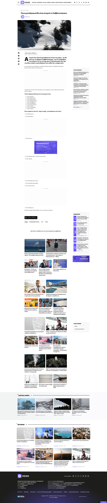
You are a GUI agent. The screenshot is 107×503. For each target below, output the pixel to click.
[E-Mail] (19, 61)
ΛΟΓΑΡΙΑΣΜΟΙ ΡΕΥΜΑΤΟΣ (79, 329)
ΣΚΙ (42, 221)
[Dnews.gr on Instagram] (79, 2)
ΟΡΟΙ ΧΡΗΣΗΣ (33, 491)
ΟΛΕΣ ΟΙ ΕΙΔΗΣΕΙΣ (67, 476)
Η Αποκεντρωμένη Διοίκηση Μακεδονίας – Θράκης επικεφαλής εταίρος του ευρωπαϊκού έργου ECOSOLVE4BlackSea (43, 462)
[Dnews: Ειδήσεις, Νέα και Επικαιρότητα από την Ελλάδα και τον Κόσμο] (25, 2)
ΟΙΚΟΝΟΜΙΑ (39, 2)
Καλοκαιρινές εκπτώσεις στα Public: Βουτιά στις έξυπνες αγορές (31, 310)
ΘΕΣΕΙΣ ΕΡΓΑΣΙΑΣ (59, 2)
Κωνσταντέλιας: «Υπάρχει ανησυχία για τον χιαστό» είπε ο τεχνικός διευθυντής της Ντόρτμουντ (81, 90)
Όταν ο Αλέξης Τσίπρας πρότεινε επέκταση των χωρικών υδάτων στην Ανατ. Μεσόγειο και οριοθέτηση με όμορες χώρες (45, 272)
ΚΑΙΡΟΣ (75, 326)
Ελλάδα (19, 415)
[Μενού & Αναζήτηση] (18, 2)
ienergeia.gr (37, 445)
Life (21, 10)
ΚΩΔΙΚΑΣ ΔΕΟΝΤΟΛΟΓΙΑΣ (74, 491)
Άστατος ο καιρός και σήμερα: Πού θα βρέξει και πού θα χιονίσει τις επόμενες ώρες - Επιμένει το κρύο (62, 412)
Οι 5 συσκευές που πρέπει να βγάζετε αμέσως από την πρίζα (59, 386)
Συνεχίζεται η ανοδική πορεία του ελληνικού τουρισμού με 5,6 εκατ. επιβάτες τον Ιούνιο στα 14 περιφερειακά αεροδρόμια (59, 311)
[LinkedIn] (19, 58)
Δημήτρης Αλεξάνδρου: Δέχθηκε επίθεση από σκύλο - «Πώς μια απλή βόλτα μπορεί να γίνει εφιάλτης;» (81, 102)
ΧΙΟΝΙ (46, 221)
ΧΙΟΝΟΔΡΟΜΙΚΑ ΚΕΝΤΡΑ (34, 221)
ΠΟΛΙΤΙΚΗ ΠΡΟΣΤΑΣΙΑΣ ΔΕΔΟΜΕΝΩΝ (44, 491)
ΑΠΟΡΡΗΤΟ (104, 502)
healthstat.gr (19, 445)
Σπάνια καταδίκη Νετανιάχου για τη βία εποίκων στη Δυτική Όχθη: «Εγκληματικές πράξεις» (81, 73)
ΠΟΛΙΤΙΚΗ (34, 2)
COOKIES (65, 491)
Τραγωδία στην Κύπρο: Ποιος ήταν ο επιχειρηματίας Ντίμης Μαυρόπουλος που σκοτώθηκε (81, 96)
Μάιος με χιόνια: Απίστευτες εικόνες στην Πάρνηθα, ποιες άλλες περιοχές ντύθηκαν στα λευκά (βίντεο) (26, 412)
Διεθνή (75, 75)
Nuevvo (56, 497)
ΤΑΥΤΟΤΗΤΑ (20, 491)
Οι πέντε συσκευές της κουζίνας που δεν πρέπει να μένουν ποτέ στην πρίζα (83, 217)
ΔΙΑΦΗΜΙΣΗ (26, 491)
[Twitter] (19, 56)
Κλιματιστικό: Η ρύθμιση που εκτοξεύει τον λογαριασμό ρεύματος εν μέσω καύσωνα (31, 386)
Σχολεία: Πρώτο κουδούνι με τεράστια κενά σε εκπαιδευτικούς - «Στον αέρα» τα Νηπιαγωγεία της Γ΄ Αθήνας (56, 255)
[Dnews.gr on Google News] (84, 2)
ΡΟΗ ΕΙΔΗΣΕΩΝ (78, 70)
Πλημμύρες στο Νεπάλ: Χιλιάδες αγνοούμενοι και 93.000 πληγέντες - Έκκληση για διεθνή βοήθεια (81, 85)
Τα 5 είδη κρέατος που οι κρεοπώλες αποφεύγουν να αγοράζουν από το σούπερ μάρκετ (25, 462)
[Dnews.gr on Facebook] (75, 2)
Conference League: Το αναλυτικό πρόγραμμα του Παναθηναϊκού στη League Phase (81, 79)
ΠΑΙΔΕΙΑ (53, 2)
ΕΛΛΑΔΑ (45, 2)
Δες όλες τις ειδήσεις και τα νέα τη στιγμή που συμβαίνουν (46, 231)
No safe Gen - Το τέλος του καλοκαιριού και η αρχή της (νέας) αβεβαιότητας (31, 271)
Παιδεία (78, 250)
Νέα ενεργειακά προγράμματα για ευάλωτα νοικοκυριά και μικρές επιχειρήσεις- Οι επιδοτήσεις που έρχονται (60, 348)
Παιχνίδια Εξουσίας (80, 235)
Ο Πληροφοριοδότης (81, 225)
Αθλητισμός (76, 81)
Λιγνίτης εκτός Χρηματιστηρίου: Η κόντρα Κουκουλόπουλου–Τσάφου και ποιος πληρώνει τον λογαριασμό (34, 370)
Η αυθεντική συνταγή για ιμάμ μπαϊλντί (81, 440)
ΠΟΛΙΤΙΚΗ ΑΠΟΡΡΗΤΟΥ (57, 491)
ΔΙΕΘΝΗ (49, 2)
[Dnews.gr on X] (77, 2)
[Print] (19, 64)
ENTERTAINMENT (67, 2)
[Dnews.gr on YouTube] (86, 2)
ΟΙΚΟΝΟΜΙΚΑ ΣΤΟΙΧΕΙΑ (84, 491)
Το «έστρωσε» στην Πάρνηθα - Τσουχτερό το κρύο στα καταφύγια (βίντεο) (79, 412)
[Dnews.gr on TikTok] (81, 2)
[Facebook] (19, 53)
